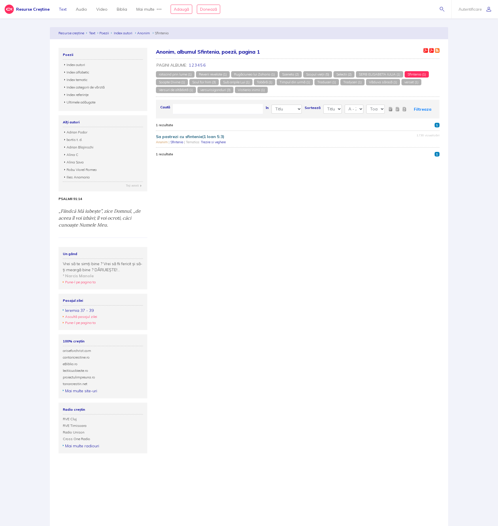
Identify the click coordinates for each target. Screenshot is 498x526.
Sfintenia (177, 142)
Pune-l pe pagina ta (80, 282)
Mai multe (145, 9)
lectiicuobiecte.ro (75, 370)
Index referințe (77, 95)
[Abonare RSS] (437, 50)
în (267, 107)
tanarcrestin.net (75, 384)
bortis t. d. (74, 139)
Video (101, 9)
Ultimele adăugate (81, 102)
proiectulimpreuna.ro (79, 377)
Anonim (144, 33)
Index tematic (77, 80)
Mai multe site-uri (81, 390)
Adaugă (181, 9)
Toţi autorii (132, 185)
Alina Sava (75, 162)
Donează (208, 9)
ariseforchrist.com (77, 350)
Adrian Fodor (77, 132)
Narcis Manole (79, 275)
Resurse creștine (71, 33)
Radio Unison (73, 432)
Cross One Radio (76, 439)
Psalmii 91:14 (70, 199)
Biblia (122, 9)
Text (63, 9)
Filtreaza (422, 109)
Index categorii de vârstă (86, 87)
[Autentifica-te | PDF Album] (431, 50)
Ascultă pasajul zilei (81, 316)
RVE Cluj (70, 419)
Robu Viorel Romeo (82, 169)
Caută (165, 107)
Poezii (104, 33)
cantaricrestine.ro (76, 357)
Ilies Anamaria (78, 177)
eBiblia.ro (70, 364)
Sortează (312, 107)
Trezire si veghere (213, 142)
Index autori (123, 33)
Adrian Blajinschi (80, 147)
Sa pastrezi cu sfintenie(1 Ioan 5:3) (190, 136)
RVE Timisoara (74, 425)
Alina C (72, 154)
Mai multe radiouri (82, 445)
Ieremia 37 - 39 (79, 310)
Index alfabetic (78, 72)
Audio (81, 9)
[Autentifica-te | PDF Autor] (425, 50)
